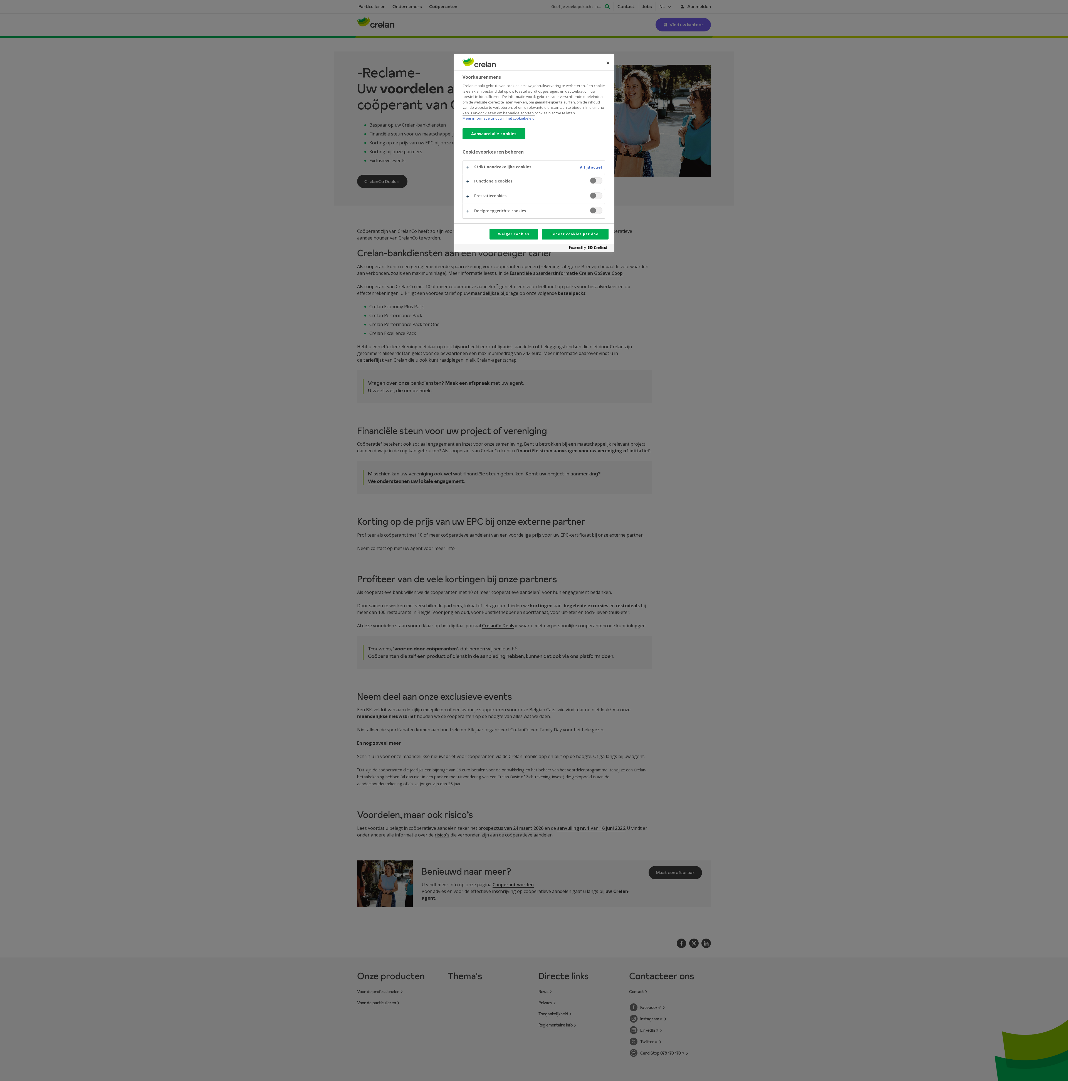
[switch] (596, 180)
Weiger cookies (513, 234)
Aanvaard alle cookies (494, 133)
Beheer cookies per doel (575, 234)
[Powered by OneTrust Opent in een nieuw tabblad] (590, 248)
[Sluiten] (608, 63)
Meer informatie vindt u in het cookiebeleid (499, 118)
